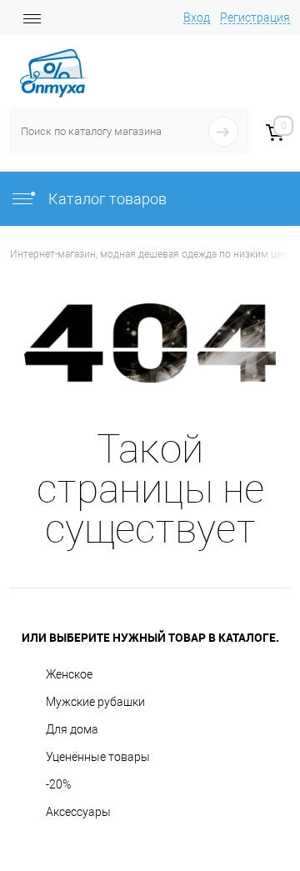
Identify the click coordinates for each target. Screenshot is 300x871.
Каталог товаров (106, 199)
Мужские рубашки (95, 701)
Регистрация (255, 17)
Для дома (72, 729)
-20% (58, 784)
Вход (196, 17)
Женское (69, 674)
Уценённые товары (98, 756)
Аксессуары (78, 811)
